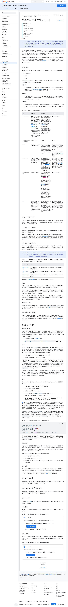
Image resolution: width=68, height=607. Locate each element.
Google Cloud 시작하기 (48, 588)
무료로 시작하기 (62, 5)
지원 (32, 588)
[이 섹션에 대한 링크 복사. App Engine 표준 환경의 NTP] (43, 488)
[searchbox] (9, 13)
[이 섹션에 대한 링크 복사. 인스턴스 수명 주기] (36, 325)
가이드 (7, 8)
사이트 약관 (36, 601)
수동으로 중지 (47, 164)
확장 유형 (29, 501)
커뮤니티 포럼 (34, 586)
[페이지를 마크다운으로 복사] (46, 20)
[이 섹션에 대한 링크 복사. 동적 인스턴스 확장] (36, 217)
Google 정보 (21, 601)
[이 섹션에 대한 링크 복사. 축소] (26, 283)
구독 (54, 604)
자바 (58, 153)
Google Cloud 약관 (43, 601)
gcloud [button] (29, 517)
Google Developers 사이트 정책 (51, 574)
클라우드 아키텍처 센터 (48, 592)
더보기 (20, 1)
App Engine (7, 5)
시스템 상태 (34, 592)
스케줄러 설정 (31, 279)
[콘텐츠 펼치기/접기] (30, 24)
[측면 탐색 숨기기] (16, 604)
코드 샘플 (45, 590)
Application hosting (37, 15)
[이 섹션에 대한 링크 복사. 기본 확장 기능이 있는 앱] (36, 228)
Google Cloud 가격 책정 (24, 588)
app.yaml (44, 60)
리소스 (16, 8)
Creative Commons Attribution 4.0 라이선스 (44, 572)
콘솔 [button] (24, 517)
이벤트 (57, 588)
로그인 (65, 1)
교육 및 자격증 (46, 594)
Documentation (29, 15)
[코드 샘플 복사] (62, 424)
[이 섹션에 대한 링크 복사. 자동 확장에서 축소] (32, 303)
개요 (2, 8)
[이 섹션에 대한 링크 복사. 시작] (26, 345)
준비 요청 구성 (47, 473)
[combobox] (37, 1)
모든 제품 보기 (22, 586)
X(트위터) (58, 590)
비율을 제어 (59, 318)
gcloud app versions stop (48, 341)
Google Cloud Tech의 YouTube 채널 (60, 596)
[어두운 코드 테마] (60, 424)
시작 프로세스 (45, 236)
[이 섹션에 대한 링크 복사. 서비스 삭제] (29, 534)
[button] (8, 26)
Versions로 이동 (31, 526)
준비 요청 (37, 256)
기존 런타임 (33, 126)
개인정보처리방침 (29, 601)
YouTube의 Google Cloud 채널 (61, 593)
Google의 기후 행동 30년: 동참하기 (27, 604)
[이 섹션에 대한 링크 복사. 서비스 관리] (31, 498)
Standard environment (20, 5)
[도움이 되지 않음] (63, 15)
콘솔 (48, 1)
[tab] (24, 517)
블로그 (57, 586)
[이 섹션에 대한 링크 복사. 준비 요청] (28, 466)
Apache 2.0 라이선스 (25, 574)
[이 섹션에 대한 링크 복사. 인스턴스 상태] (31, 328)
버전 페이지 (37, 338)
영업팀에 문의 (22, 593)
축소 (23, 402)
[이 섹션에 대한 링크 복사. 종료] (26, 379)
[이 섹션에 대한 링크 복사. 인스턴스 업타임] (34, 478)
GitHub (45, 586)
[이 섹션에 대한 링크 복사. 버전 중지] (28, 507)
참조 (11, 8)
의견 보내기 (60, 20)
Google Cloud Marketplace (22, 591)
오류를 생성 (33, 124)
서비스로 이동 (30, 554)
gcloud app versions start (32, 341)
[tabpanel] (43, 525)
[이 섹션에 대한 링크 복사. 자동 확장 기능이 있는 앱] (36, 243)
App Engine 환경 (23, 8)
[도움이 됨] (61, 15)
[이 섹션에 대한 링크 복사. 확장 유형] (29, 67)
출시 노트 (33, 590)
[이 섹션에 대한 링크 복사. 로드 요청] (28, 443)
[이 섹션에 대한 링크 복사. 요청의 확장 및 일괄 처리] (36, 312)
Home (23, 15)
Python (61, 153)
